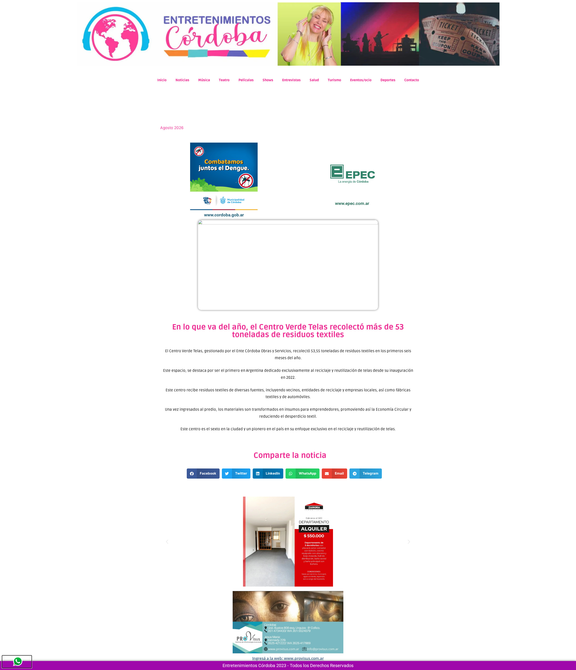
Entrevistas (291, 80)
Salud (314, 80)
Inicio (161, 80)
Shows (268, 80)
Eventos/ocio (360, 80)
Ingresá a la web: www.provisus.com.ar (288, 658)
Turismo (334, 80)
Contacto (411, 80)
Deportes (387, 80)
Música (204, 80)
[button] (203, 473)
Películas (246, 80)
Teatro (224, 80)
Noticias (182, 80)
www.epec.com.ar (352, 203)
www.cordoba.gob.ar (224, 214)
